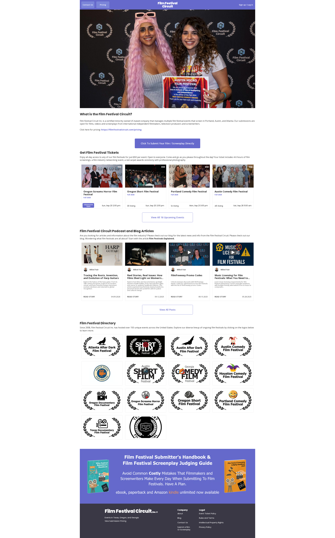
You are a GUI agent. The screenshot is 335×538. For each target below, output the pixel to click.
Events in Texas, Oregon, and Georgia (122, 517)
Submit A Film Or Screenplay (183, 528)
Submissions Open (88, 205)
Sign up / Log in (246, 5)
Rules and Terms (206, 518)
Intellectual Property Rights (211, 522)
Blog (179, 518)
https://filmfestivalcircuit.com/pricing (121, 129)
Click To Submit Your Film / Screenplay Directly (167, 143)
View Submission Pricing (115, 521)
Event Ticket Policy (207, 513)
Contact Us (88, 5)
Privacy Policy (205, 527)
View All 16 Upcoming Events (167, 217)
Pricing (103, 5)
